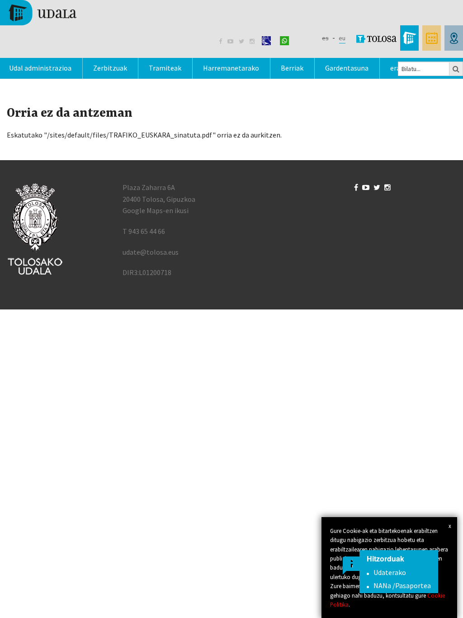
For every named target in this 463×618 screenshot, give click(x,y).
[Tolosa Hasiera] (41, 11)
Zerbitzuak (110, 67)
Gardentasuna (347, 67)
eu (342, 38)
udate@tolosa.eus (151, 252)
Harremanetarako (231, 67)
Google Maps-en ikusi (156, 210)
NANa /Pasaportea (402, 585)
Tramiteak (165, 67)
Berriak (292, 67)
